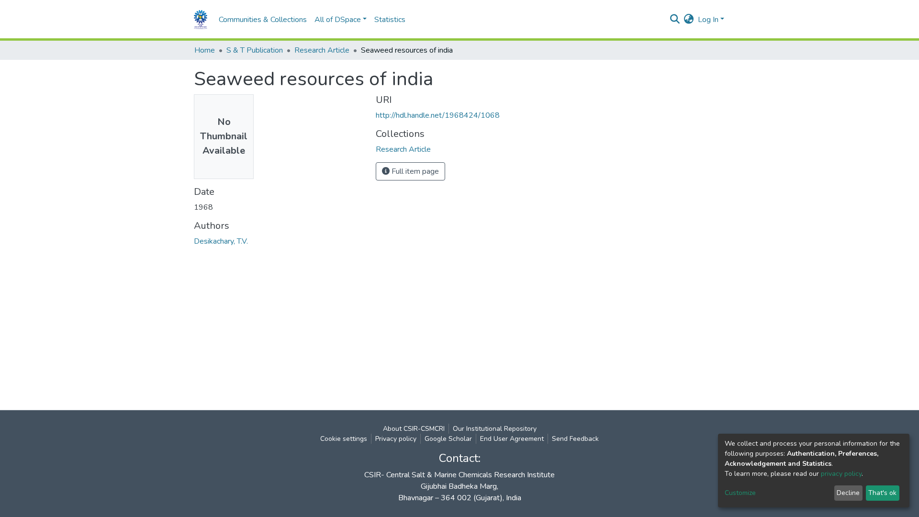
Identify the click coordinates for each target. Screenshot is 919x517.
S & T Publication (254, 50)
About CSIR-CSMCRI (414, 428)
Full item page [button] (414, 171)
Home (204, 50)
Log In (708, 19)
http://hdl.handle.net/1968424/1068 (438, 115)
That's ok (882, 492)
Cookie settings (343, 438)
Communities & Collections (263, 19)
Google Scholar (448, 438)
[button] (689, 19)
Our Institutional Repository (495, 428)
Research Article (321, 50)
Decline (848, 492)
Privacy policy (395, 438)
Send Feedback (575, 438)
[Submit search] (675, 19)
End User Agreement (512, 438)
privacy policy (841, 473)
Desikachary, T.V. (221, 241)
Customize (740, 492)
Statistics (389, 19)
